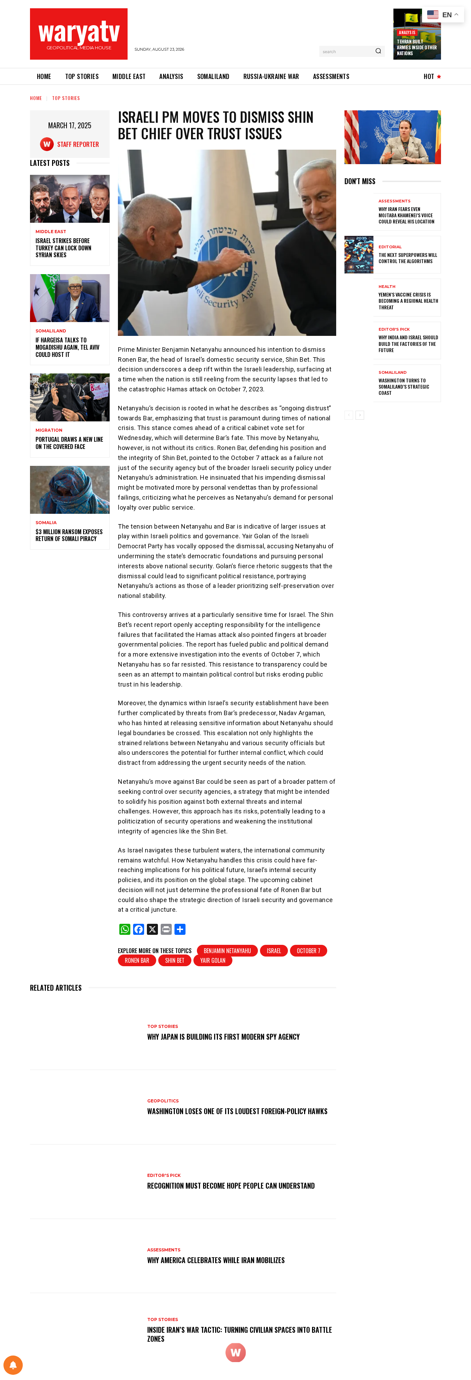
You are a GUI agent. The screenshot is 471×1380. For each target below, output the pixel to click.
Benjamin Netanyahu (227, 951)
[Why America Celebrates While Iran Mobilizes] (85, 1256)
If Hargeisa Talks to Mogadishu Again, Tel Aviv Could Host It (67, 347)
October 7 (308, 951)
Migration (49, 430)
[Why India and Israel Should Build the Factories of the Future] (358, 340)
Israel (274, 951)
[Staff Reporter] (48, 144)
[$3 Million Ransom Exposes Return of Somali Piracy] (70, 490)
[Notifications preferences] (13, 1365)
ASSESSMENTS (163, 1250)
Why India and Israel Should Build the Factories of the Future (408, 343)
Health (387, 287)
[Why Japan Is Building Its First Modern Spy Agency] (85, 1033)
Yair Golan (213, 960)
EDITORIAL (390, 247)
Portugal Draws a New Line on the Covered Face (69, 443)
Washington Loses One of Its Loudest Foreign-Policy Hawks (237, 1111)
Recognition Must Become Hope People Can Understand (231, 1185)
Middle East (51, 232)
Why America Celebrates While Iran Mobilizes (216, 1260)
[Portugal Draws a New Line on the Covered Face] (70, 397)
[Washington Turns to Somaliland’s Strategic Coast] (358, 383)
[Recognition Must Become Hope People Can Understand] (85, 1182)
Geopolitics (163, 1101)
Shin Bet (174, 960)
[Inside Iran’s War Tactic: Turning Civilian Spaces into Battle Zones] (85, 1330)
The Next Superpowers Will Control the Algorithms (408, 257)
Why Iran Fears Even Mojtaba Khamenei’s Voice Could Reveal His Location (406, 215)
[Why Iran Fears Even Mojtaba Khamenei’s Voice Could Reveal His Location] (358, 212)
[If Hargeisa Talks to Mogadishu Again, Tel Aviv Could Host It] (70, 298)
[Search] (378, 51)
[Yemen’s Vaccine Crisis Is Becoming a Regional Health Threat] (358, 297)
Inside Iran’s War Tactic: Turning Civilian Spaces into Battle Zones (239, 1334)
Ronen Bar (137, 960)
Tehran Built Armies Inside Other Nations (417, 47)
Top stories (66, 97)
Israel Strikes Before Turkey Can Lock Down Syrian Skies (63, 248)
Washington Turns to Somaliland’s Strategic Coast (404, 386)
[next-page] (359, 415)
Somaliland (51, 331)
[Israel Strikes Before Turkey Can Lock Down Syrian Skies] (70, 199)
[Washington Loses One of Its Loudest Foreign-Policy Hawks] (85, 1107)
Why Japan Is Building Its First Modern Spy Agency (223, 1036)
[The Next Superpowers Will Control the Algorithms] (358, 254)
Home (36, 97)
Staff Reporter (78, 144)
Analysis (407, 32)
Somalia (46, 523)
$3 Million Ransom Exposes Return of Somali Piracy (69, 535)
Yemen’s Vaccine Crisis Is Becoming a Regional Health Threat (408, 300)
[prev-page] (348, 415)
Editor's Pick (164, 1175)
